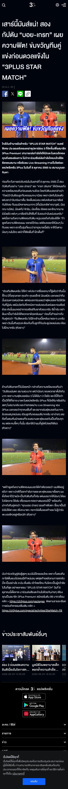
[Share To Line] (20, 94)
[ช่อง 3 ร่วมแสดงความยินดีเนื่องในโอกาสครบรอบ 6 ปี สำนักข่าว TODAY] (16, 653)
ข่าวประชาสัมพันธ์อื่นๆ (24, 634)
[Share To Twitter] (13, 94)
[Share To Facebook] (5, 94)
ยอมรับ (34, 781)
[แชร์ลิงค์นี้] (28, 94)
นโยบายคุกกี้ (18, 774)
